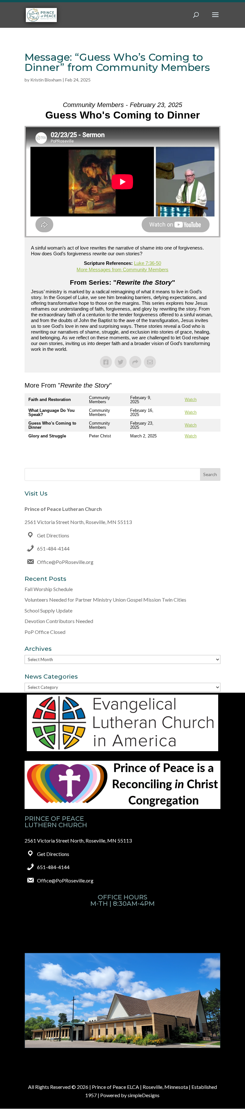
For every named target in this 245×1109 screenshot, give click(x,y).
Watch (191, 399)
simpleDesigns (144, 1095)
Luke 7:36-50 (147, 263)
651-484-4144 (53, 548)
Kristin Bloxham (46, 79)
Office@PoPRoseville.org (65, 562)
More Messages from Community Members (122, 269)
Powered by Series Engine (196, 453)
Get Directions (53, 535)
